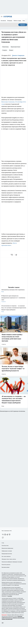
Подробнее (9, 596)
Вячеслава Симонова (8, 102)
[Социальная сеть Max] (3, 537)
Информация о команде (7, 550)
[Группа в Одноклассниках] (5, 534)
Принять (22, 24)
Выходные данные (5, 567)
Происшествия (15, 47)
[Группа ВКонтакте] (3, 534)
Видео (11, 50)
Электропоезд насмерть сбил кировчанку (13, 290)
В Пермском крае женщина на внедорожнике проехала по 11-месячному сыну (13, 298)
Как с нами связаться (6, 556)
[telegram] (16, 255)
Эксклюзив (3, 20)
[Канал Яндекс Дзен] (9, 534)
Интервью (9, 20)
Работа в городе (17, 20)
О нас (3, 542)
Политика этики (5, 545)
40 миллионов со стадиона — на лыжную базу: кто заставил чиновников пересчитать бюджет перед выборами (13, 308)
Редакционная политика (7, 553)
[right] (26, 21)
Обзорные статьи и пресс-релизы (9, 559)
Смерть (4, 50)
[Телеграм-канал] (7, 534)
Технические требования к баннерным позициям (12, 561)
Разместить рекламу (6, 564)
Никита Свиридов (18, 55)
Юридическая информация (7, 548)
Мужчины (5, 47)
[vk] (12, 255)
